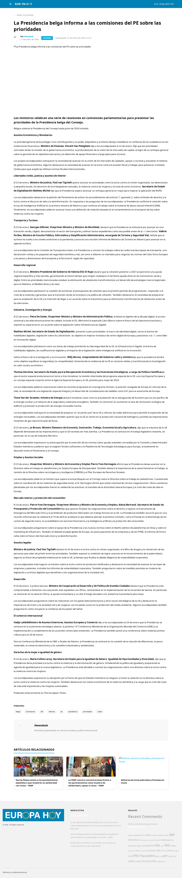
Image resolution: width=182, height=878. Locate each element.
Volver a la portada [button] (23, 15)
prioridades (87, 711)
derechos (133, 839)
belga (18, 711)
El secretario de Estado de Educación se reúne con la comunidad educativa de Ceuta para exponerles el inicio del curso (95, 825)
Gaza (164, 839)
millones (138, 851)
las (61, 711)
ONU (135, 855)
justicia (151, 845)
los (167, 845)
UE (144, 231)
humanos (132, 845)
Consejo (154, 835)
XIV (164, 861)
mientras (131, 851)
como (143, 835)
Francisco (157, 840)
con (148, 835)
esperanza (145, 840)
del (42, 711)
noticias (170, 850)
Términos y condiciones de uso (15, 872)
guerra (170, 840)
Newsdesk (29, 36)
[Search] (10, 4)
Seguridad (172, 856)
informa (52, 711)
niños (163, 851)
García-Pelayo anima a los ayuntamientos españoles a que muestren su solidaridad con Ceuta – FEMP (37, 783)
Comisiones (30, 711)
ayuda (137, 835)
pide (160, 856)
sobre (100, 711)
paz (157, 855)
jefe (144, 845)
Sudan (138, 861)
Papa (143, 856)
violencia (160, 861)
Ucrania (145, 861)
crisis (166, 835)
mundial (144, 851)
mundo (151, 850)
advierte (131, 835)
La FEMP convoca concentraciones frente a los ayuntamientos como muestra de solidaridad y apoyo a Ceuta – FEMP (89, 783)
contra (161, 835)
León (162, 846)
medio (173, 846)
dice (140, 840)
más (158, 850)
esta (151, 840)
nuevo (176, 851)
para (151, 855)
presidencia (72, 711)
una (153, 861)
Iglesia (139, 846)
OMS (130, 856)
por (165, 856)
